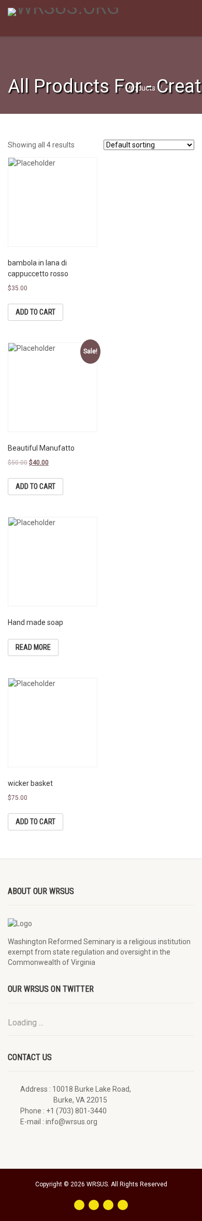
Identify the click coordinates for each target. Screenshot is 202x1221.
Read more (33, 647)
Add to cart (35, 312)
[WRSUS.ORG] (67, 12)
